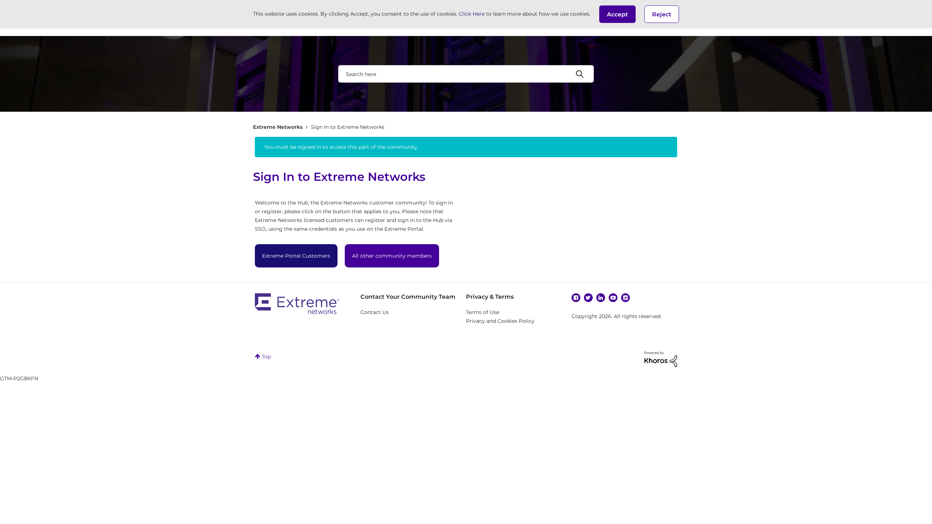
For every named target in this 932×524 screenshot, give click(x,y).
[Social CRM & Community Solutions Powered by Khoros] (660, 358)
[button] (617, 14)
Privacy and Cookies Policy (500, 321)
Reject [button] (661, 14)
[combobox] (466, 74)
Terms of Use (482, 312)
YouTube (613, 297)
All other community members (392, 256)
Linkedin (600, 297)
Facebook (576, 297)
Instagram (625, 297)
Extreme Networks (278, 127)
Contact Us (374, 312)
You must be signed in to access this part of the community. (341, 147)
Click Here (472, 14)
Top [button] (266, 356)
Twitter (588, 297)
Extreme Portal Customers (296, 256)
